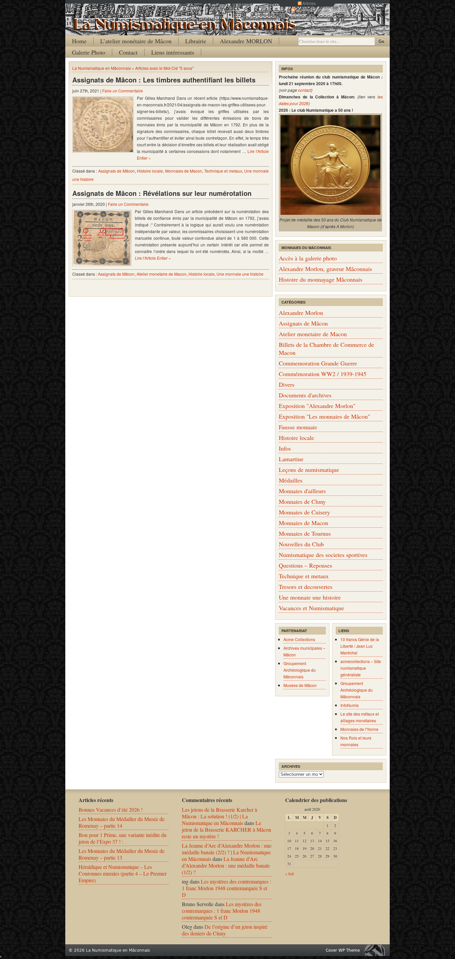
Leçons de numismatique (309, 470)
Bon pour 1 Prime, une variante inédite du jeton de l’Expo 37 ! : (123, 838)
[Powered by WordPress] (377, 950)
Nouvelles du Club (301, 544)
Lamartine (291, 459)
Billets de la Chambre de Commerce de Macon (326, 348)
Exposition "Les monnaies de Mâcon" (324, 416)
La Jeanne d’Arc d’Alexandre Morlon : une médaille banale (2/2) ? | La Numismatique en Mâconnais (226, 852)
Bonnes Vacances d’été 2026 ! (111, 809)
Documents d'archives (305, 395)
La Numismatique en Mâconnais (101, 68)
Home (79, 41)
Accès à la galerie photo (308, 258)
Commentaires (309, 10)
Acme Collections (299, 639)
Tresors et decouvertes (305, 587)
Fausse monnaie (298, 427)
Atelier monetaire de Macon (162, 274)
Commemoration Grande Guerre (318, 363)
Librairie (195, 41)
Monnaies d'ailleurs (302, 491)
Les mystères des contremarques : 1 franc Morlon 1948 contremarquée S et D (226, 888)
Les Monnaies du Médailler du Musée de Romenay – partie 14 (122, 822)
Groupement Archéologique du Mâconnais (299, 669)
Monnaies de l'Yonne (359, 729)
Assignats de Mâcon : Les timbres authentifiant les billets (163, 79)
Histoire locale (150, 171)
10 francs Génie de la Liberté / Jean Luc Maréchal (359, 645)
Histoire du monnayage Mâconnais (320, 279)
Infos (285, 448)
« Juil (289, 873)
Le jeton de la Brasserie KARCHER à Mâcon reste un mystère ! (226, 829)
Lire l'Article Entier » (153, 258)
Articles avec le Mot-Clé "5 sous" (164, 68)
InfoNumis (349, 705)
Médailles (290, 480)
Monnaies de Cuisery (304, 512)
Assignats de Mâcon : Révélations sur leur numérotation (161, 193)
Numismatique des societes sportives (323, 555)
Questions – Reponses (305, 565)
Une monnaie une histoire (240, 274)
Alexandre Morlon (301, 313)
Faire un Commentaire (122, 90)
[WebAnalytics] (0, 955)
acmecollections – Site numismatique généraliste (360, 667)
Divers (286, 384)
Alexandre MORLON (246, 41)
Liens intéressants (172, 52)
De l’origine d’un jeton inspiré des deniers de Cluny (224, 930)
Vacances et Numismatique (311, 608)
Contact (128, 52)
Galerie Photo (88, 52)
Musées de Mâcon (300, 685)
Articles (309, 3)
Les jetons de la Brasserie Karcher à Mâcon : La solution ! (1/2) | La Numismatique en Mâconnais (219, 816)
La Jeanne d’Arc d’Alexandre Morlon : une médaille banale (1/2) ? (226, 865)
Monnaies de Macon (183, 171)
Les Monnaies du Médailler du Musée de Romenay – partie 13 (122, 854)
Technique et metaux (223, 171)
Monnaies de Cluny (302, 501)
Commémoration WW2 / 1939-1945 (322, 374)
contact (304, 90)
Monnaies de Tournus (305, 533)
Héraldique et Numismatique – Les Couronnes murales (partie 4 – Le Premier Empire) (123, 873)
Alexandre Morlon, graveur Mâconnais (325, 269)
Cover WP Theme (343, 950)
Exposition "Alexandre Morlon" (317, 406)
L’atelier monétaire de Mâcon (136, 41)
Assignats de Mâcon (116, 171)
